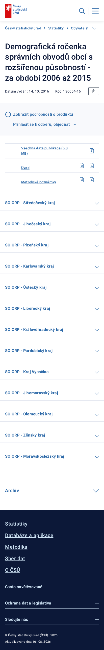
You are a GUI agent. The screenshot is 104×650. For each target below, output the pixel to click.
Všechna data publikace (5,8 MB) (44, 150)
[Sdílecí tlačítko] (93, 91)
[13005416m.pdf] (92, 180)
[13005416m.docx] (82, 180)
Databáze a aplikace (29, 535)
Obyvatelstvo (82, 28)
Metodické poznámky (38, 182)
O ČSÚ (12, 570)
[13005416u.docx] (82, 165)
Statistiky (56, 28)
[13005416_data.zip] (92, 151)
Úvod (25, 168)
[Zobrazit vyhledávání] (82, 11)
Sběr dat (15, 558)
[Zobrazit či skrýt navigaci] (94, 28)
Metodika (16, 547)
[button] (52, 587)
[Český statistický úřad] (16, 11)
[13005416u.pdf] (92, 165)
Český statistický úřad (23, 28)
